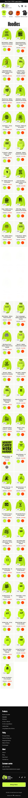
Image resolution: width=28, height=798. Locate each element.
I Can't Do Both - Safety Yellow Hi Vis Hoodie (21, 182)
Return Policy (5, 742)
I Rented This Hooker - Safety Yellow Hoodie (21, 72)
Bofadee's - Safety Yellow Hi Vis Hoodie (20, 99)
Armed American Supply (16, 792)
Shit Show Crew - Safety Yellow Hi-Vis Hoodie (7, 346)
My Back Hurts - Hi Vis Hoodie (7, 596)
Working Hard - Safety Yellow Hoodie (7, 401)
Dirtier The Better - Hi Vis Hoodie (7, 678)
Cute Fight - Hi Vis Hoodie (21, 596)
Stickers (4, 719)
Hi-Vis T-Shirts (6, 721)
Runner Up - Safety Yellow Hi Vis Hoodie (7, 99)
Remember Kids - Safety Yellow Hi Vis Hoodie (7, 72)
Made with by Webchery (14, 795)
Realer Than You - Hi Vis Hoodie (7, 487)
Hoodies (4, 717)
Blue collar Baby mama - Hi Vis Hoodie (7, 651)
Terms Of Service (6, 738)
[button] (25, 6)
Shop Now (14, 784)
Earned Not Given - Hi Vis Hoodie (21, 514)
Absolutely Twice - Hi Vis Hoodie (21, 569)
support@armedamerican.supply (11, 769)
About (4, 752)
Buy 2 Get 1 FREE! (13, 1)
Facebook (19, 777)
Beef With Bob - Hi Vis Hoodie (7, 569)
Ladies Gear (5, 726)
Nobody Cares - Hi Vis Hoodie (7, 457)
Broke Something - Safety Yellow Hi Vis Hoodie (21, 44)
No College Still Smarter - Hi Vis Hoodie (21, 542)
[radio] (4, 49)
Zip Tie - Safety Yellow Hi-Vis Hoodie (20, 264)
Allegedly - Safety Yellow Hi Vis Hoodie (20, 153)
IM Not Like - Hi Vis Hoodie (7, 623)
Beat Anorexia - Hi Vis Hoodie (21, 487)
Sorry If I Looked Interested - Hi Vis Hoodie (7, 542)
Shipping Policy (6, 740)
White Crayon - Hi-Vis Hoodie (7, 291)
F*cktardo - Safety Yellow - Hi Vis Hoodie (7, 154)
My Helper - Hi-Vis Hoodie (7, 126)
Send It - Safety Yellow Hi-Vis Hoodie (20, 345)
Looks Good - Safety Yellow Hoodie (20, 236)
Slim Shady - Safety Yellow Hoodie (7, 316)
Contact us (5, 759)
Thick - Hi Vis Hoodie (20, 291)
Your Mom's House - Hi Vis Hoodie (7, 514)
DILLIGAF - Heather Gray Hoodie (21, 373)
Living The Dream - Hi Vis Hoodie (21, 650)
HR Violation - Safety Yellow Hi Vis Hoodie (7, 43)
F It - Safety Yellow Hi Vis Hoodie (7, 181)
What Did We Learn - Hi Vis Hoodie (20, 623)
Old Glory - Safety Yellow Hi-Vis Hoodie (7, 264)
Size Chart (5, 757)
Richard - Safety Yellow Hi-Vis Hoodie (7, 373)
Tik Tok (22, 777)
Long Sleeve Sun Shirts (8, 728)
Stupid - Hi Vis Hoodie (21, 428)
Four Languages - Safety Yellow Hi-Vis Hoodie (21, 317)
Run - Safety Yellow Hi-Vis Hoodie (7, 236)
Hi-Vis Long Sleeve (7, 724)
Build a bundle (6, 714)
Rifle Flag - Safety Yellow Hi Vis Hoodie (20, 209)
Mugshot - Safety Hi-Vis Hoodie (20, 126)
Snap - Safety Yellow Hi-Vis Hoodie (7, 209)
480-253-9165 (19, 6)
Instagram (25, 777)
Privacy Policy (6, 735)
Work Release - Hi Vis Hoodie (21, 455)
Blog (3, 754)
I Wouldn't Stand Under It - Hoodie (7, 428)
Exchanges (5, 745)
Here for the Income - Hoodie (20, 400)
